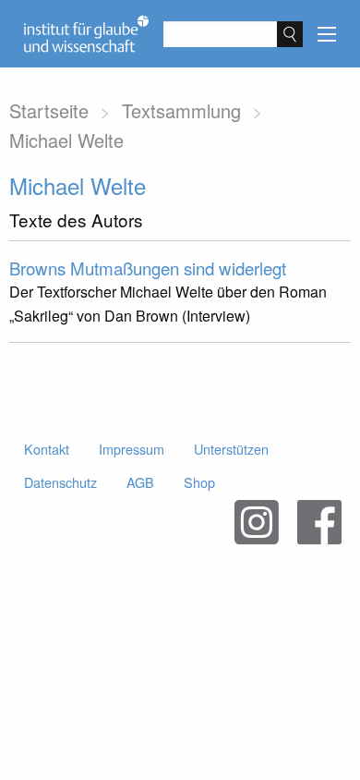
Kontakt (46, 448)
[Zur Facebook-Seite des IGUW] (319, 522)
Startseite (49, 110)
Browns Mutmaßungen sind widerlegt (147, 268)
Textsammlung (181, 110)
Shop (199, 482)
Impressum (131, 448)
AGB (140, 482)
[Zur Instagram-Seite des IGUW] (256, 522)
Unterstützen (231, 448)
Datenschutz (60, 482)
